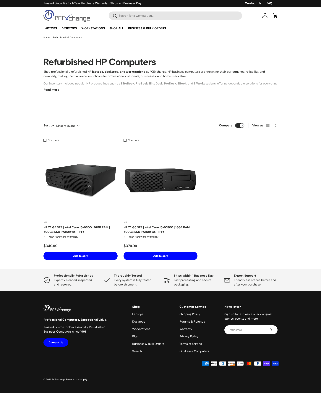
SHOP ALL (116, 28)
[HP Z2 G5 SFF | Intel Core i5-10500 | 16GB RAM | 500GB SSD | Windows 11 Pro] (161, 181)
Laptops (137, 314)
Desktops (138, 321)
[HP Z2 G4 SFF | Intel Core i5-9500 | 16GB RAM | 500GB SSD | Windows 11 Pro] (80, 181)
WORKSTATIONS (93, 28)
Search (137, 351)
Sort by (48, 125)
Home (46, 37)
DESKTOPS (69, 28)
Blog (135, 336)
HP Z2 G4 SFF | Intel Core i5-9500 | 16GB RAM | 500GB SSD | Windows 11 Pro (76, 229)
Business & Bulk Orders (148, 344)
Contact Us (253, 3)
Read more (51, 90)
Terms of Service (190, 344)
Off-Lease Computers (194, 351)
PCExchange (58, 379)
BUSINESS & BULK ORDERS (147, 28)
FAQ (269, 3)
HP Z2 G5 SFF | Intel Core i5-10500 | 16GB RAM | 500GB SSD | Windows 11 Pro (157, 229)
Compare (226, 125)
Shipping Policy (189, 314)
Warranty (185, 329)
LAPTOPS (50, 28)
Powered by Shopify (76, 379)
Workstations (141, 329)
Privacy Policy (188, 336)
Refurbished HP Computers (67, 37)
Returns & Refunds (192, 321)
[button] (275, 15)
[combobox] (175, 15)
